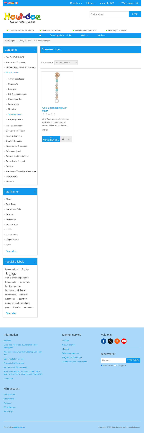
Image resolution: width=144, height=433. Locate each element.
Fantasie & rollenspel (15, 161)
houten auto (10, 282)
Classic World (12, 234)
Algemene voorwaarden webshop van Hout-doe (23, 353)
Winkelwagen (9, 407)
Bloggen (65, 349)
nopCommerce (19, 427)
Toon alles (11, 251)
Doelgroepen (12, 176)
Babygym (12, 89)
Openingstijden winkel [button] (61, 35)
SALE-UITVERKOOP (15, 57)
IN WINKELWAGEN (51, 138)
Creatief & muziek (14, 141)
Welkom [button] (85, 35)
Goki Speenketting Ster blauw (54, 109)
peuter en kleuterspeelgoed (17, 303)
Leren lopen (13, 104)
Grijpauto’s (13, 84)
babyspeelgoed (12, 269)
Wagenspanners (15, 119)
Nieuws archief (68, 345)
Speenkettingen (15, 114)
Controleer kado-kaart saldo (74, 362)
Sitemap (7, 340)
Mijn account (9, 394)
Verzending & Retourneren (15, 367)
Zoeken (65, 340)
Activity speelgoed (16, 79)
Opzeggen (121, 365)
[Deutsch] (12, 3)
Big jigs (25, 269)
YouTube (124, 341)
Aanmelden (108, 365)
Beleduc (9, 214)
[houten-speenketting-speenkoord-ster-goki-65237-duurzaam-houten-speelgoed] (57, 88)
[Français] (16, 3)
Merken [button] (101, 35)
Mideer (9, 199)
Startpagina (10, 40)
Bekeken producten (70, 353)
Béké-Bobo (11, 204)
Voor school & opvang (15, 62)
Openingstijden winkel (13, 359)
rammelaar (28, 307)
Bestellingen (9, 399)
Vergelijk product (63, 139)
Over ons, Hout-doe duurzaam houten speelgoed (21, 346)
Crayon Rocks (12, 239)
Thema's (10, 181)
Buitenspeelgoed (13, 151)
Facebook (103, 341)
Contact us (8, 378)
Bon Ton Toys (12, 224)
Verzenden (133, 360)
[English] (8, 3)
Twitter (110, 341)
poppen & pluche (13, 307)
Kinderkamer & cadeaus (16, 146)
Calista (9, 229)
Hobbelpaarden (15, 99)
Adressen (8, 403)
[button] (40, 35)
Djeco (8, 244)
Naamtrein (22, 299)
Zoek (135, 14)
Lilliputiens (10, 299)
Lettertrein (23, 294)
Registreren (76, 3)
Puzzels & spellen (14, 136)
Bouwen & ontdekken (15, 131)
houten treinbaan (15, 290)
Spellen (9, 166)
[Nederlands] (5, 3)
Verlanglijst (8, 411)
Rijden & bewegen (14, 126)
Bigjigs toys (11, 219)
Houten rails (24, 282)
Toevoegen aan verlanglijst (69, 139)
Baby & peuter (12, 72)
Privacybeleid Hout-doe (14, 363)
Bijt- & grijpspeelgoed (17, 94)
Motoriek (12, 109)
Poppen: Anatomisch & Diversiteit (20, 67)
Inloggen (90, 3)
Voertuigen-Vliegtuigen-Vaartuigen (21, 171)
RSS (117, 341)
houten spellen (13, 286)
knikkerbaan (10, 294)
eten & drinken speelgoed (17, 277)
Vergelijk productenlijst (72, 357)
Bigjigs (10, 274)
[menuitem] (40, 35)
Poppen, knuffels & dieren (17, 156)
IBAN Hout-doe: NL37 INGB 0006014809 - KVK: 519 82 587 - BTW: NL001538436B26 (23, 372)
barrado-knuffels (13, 209)
